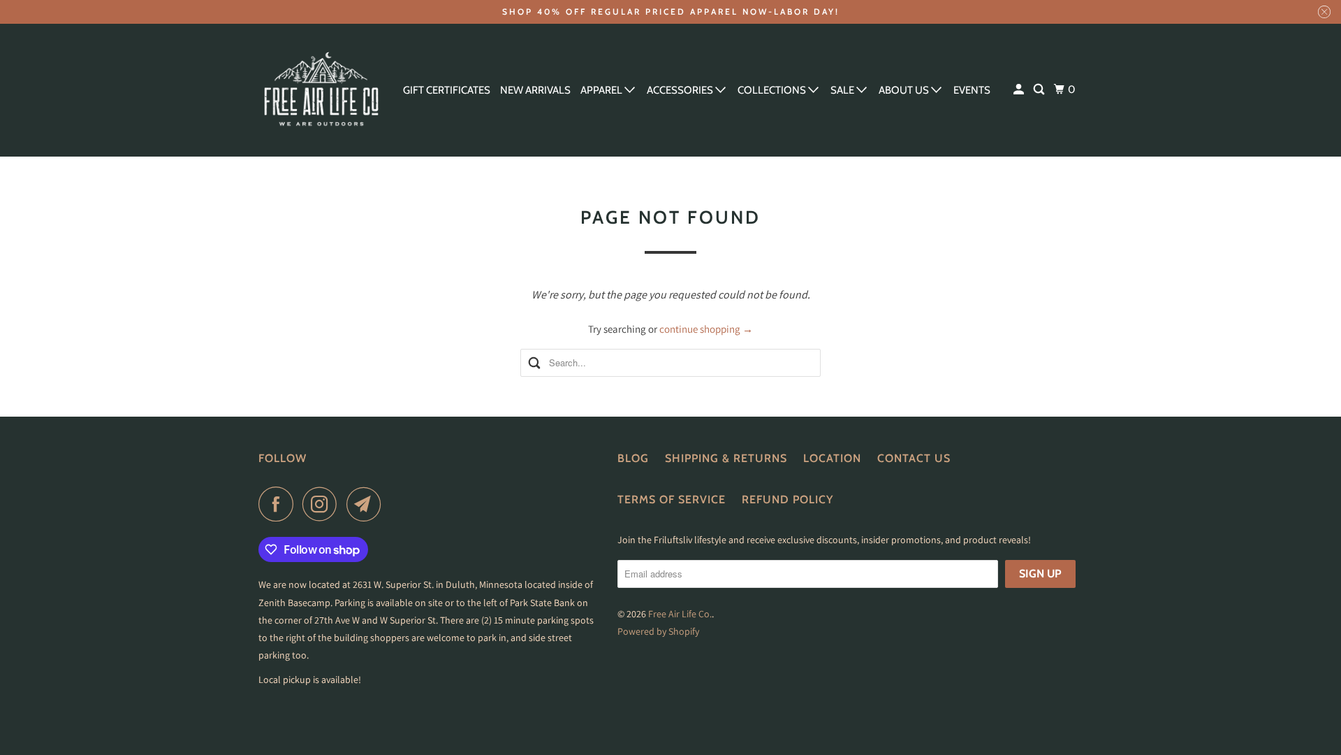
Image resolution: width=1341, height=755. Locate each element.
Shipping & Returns (726, 458)
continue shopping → (706, 329)
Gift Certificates (446, 90)
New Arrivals (535, 90)
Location (832, 458)
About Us (905, 90)
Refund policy (787, 499)
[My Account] (1020, 90)
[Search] (1040, 90)
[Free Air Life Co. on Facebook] (279, 504)
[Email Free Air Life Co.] (367, 504)
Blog (633, 458)
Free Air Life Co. (680, 613)
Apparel (602, 90)
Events (971, 90)
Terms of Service (671, 499)
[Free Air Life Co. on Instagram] (323, 504)
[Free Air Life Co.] (321, 90)
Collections (773, 90)
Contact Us (914, 458)
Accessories (681, 90)
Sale (843, 90)
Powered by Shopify (658, 631)
